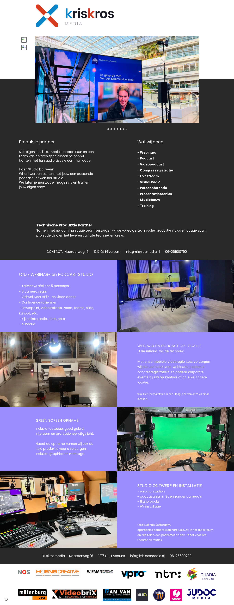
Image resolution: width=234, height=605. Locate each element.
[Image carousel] (117, 83)
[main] (58, 167)
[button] (6, 599)
